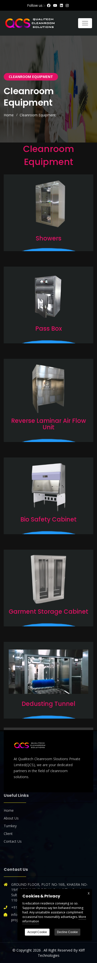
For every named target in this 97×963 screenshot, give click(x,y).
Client (8, 833)
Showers (48, 238)
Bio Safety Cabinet (48, 519)
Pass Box (48, 328)
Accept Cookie (37, 932)
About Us (11, 818)
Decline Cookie (67, 932)
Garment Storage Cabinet (48, 611)
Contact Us (13, 841)
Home (9, 115)
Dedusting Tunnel (48, 704)
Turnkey (10, 825)
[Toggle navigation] (85, 23)
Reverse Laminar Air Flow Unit (48, 424)
